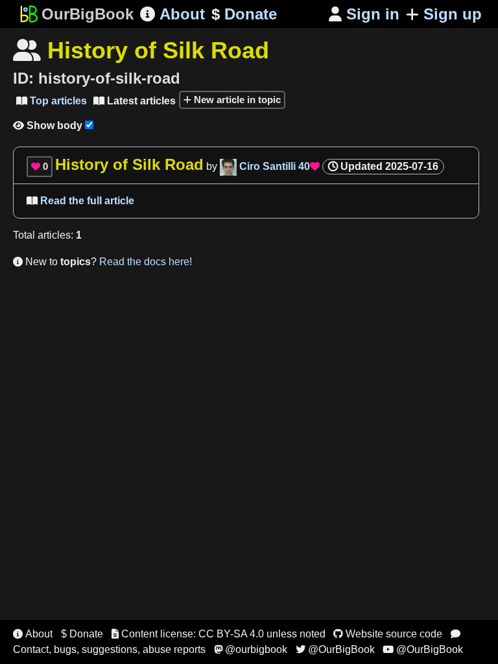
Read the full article (80, 200)
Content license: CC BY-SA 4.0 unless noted (219, 633)
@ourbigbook (250, 649)
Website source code (387, 633)
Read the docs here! (145, 261)
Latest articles (134, 100)
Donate (244, 14)
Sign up (452, 14)
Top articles (51, 100)
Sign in (364, 14)
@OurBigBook (335, 649)
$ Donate (82, 633)
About (172, 14)
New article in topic (236, 99)
